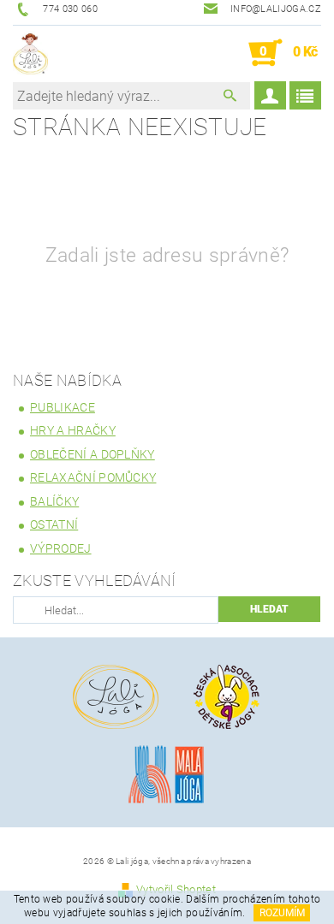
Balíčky (54, 501)
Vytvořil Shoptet (176, 889)
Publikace (62, 407)
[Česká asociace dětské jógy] (227, 696)
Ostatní (54, 524)
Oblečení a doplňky (92, 454)
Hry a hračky (73, 430)
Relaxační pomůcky (93, 477)
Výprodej (61, 548)
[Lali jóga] (30, 53)
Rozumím (282, 913)
